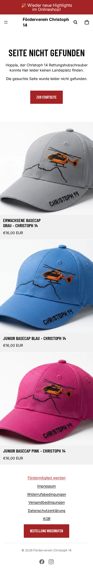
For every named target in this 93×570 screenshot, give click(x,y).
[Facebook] (42, 562)
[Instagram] (51, 562)
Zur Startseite (46, 97)
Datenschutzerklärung (46, 510)
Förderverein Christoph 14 (52, 550)
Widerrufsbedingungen (46, 494)
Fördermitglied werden (47, 478)
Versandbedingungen (46, 502)
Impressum (46, 486)
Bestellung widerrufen (46, 531)
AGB (46, 518)
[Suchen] (75, 22)
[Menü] (6, 22)
